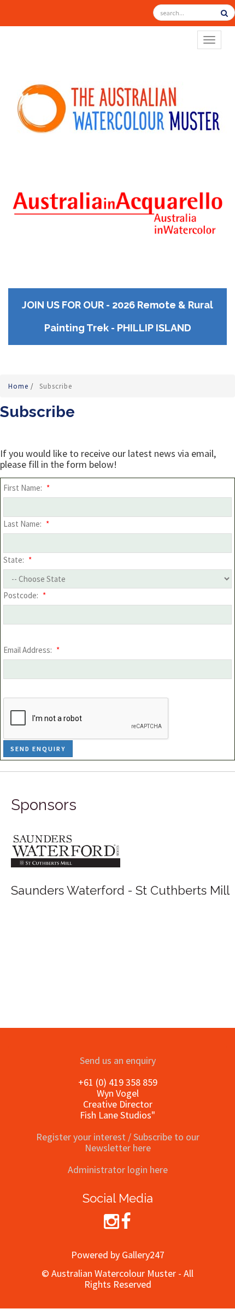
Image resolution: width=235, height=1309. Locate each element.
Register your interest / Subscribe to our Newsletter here (117, 1142)
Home (19, 386)
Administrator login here (118, 1169)
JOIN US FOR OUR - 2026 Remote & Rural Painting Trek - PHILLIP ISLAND (117, 316)
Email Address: (31, 650)
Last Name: (26, 524)
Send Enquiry (38, 749)
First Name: (26, 488)
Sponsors (44, 805)
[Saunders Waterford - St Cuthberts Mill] (65, 849)
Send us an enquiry (118, 1060)
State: (17, 560)
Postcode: (24, 595)
